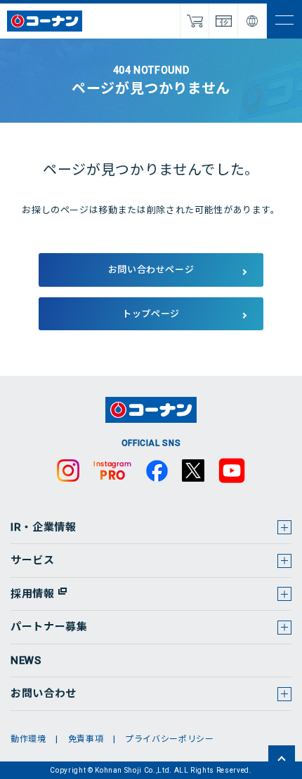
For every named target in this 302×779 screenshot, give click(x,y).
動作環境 (28, 739)
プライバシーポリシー (169, 739)
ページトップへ (281, 758)
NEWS (26, 660)
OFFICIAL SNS (151, 443)
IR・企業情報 (44, 527)
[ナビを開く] (284, 21)
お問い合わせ (44, 693)
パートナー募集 (49, 627)
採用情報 (33, 594)
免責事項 (86, 739)
